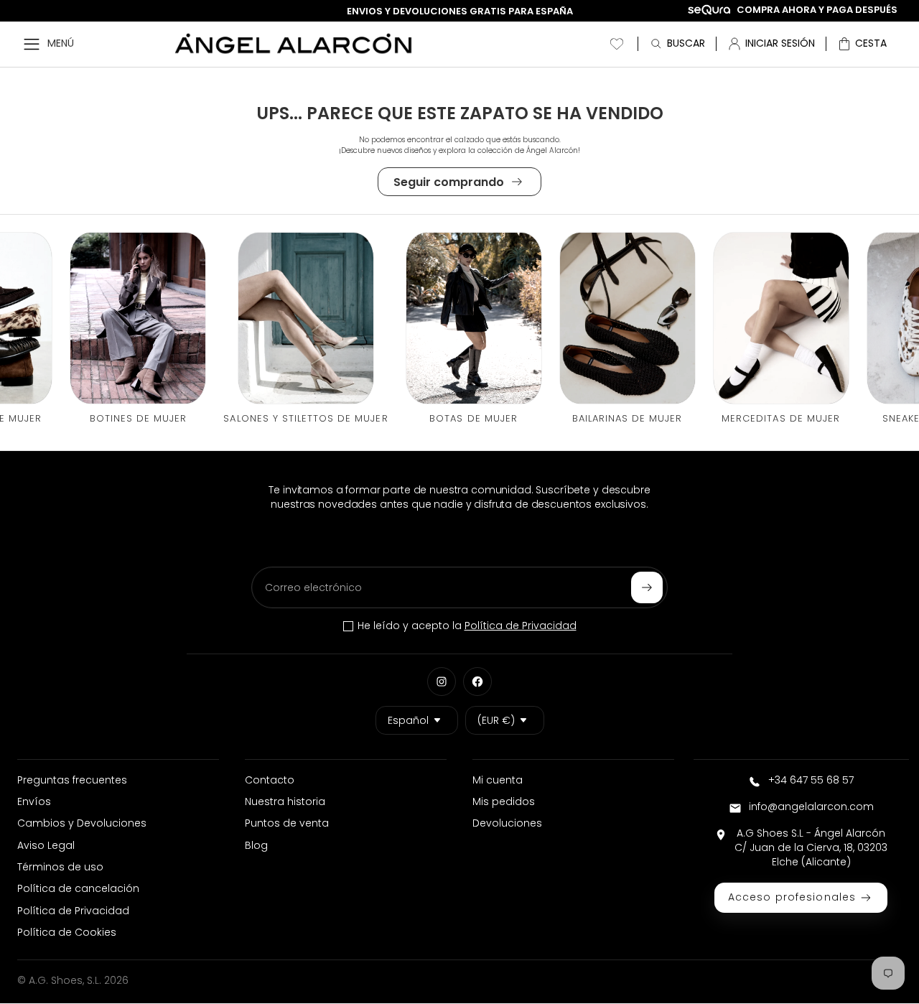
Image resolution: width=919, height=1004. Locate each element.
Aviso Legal (46, 845)
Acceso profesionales (792, 897)
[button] (862, 44)
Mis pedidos (503, 801)
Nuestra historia (285, 801)
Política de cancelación (78, 888)
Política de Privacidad (521, 625)
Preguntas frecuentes (72, 780)
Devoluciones (507, 823)
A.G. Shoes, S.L (64, 980)
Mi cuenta (497, 780)
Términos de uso (60, 867)
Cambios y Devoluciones (81, 823)
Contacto (269, 780)
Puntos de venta (287, 823)
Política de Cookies (66, 932)
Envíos (34, 801)
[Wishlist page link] (616, 43)
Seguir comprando (448, 182)
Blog (256, 845)
